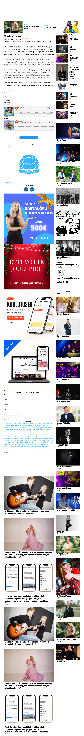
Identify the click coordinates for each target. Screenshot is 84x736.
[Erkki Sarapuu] (68, 326)
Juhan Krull (62, 618)
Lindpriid (61, 235)
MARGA (60, 532)
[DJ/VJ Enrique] (71, 26)
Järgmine (46, 25)
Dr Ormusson (63, 379)
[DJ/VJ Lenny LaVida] (68, 501)
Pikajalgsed (73, 86)
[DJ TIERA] (62, 39)
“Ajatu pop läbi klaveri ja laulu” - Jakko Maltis (74, 72)
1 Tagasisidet (26, 40)
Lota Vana (61, 140)
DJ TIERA (73, 39)
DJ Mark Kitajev (11, 90)
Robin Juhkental (64, 314)
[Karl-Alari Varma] (68, 457)
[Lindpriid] (68, 221)
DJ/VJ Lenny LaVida (66, 510)
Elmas (72, 105)
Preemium (34, 17)
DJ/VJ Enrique (50, 27)
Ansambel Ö (62, 205)
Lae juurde (7, 604)
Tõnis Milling (62, 445)
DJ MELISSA (73, 48)
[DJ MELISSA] (62, 49)
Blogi (25, 17)
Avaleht (6, 17)
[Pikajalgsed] (62, 86)
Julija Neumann (63, 257)
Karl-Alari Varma (64, 467)
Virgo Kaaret (62, 554)
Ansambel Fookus (65, 183)
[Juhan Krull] (68, 608)
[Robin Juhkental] (68, 305)
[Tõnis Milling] (68, 435)
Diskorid (71, 40)
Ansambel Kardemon (66, 162)
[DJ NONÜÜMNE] (62, 58)
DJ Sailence (73, 95)
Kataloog (10, 17)
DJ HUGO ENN (73, 114)
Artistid (59, 468)
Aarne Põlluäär (63, 423)
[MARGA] (68, 522)
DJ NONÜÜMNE (73, 57)
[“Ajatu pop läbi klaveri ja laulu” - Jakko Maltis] (62, 72)
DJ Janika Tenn (63, 401)
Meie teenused (18, 17)
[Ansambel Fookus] (68, 174)
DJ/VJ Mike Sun (64, 358)
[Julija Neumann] (68, 247)
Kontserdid (71, 78)
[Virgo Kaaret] (68, 544)
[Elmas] (62, 105)
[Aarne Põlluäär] (68, 413)
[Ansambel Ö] (68, 196)
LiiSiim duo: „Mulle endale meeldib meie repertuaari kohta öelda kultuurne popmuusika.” (27, 512)
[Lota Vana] (68, 130)
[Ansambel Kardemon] (68, 152)
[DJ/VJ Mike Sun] (68, 348)
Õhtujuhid (12, 39)
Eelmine (25, 24)
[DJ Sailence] (62, 96)
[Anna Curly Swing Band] (13, 26)
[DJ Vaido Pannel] (68, 576)
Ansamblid (71, 89)
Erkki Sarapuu (63, 336)
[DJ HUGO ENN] (62, 115)
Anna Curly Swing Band (31, 27)
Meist (28, 17)
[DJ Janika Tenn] (68, 392)
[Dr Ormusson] (68, 370)
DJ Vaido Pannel (64, 596)
